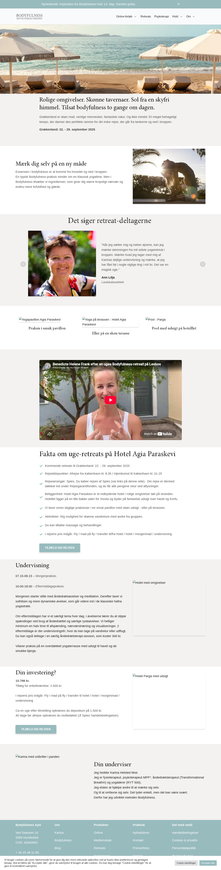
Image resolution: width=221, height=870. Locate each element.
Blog (58, 848)
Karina (59, 832)
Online (98, 832)
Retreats (146, 16)
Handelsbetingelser (185, 832)
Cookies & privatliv (185, 840)
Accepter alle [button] (208, 863)
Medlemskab (102, 840)
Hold (175, 16)
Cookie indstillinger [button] (186, 863)
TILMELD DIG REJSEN (60, 547)
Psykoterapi (161, 16)
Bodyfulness (63, 840)
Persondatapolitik (184, 848)
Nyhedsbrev (141, 832)
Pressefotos (141, 848)
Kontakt (138, 840)
